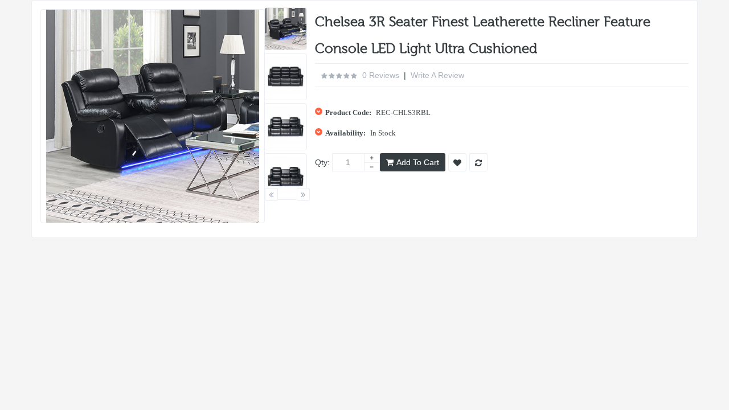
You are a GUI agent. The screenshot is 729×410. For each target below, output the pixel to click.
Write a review (437, 75)
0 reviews (380, 75)
